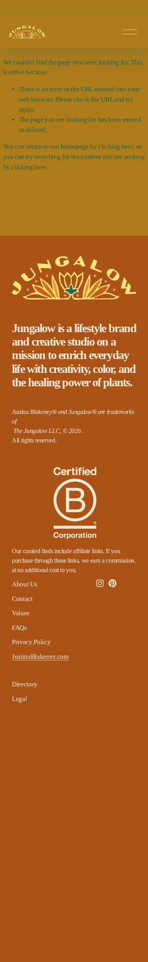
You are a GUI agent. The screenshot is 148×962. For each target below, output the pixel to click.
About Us (24, 584)
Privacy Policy (31, 642)
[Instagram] (100, 583)
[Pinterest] (112, 583)
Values (21, 613)
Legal (19, 699)
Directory (24, 684)
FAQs (19, 627)
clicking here (115, 146)
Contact (22, 599)
